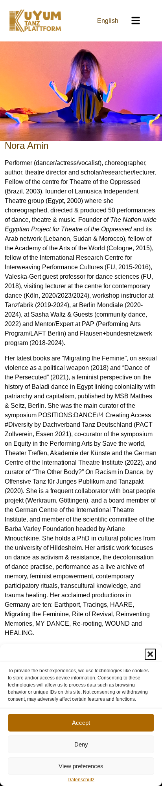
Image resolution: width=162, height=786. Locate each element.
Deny (81, 744)
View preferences (81, 766)
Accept (81, 722)
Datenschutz (81, 779)
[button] (150, 654)
